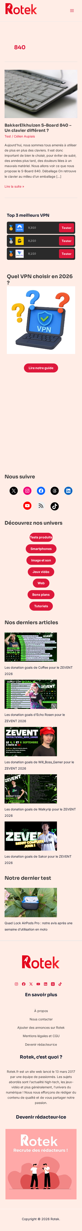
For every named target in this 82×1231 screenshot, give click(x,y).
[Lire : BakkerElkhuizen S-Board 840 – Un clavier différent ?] (41, 93)
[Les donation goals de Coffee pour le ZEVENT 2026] (31, 647)
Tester (66, 228)
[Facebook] (41, 491)
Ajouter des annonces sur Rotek (41, 1027)
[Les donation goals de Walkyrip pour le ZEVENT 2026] (31, 788)
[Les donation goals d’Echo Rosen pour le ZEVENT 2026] (31, 694)
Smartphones (41, 549)
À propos (41, 1011)
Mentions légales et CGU (41, 1036)
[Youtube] (38, 984)
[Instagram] (27, 491)
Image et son (41, 560)
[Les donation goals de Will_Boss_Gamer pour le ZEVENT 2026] (31, 741)
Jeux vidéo (41, 572)
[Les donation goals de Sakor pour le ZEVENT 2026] (31, 836)
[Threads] (55, 491)
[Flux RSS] (41, 506)
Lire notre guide (41, 368)
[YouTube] (27, 506)
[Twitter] (31, 984)
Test (8, 136)
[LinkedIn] (68, 491)
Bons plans (41, 594)
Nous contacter (41, 1019)
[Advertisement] (41, 424)
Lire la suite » (14, 186)
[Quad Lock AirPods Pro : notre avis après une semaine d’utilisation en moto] (31, 902)
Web (41, 583)
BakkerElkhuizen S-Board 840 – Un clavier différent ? (38, 128)
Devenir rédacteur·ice (41, 1044)
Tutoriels (41, 606)
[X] (14, 491)
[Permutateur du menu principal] (72, 10)
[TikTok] (55, 506)
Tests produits (41, 537)
